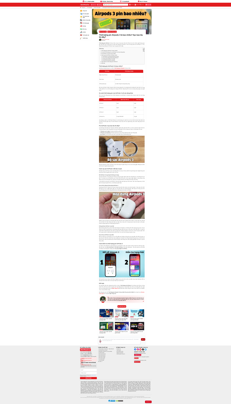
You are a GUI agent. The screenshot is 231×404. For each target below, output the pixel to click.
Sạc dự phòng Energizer (120, 385)
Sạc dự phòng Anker (113, 386)
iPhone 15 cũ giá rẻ (88, 392)
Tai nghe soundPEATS (122, 384)
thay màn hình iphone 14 (111, 387)
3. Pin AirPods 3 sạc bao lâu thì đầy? (108, 53)
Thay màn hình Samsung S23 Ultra (88, 387)
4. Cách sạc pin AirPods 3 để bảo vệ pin (109, 55)
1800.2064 (89, 352)
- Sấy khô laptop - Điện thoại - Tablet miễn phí (106, 348)
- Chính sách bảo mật (101, 355)
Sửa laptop (91, 391)
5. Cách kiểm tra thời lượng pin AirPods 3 (109, 61)
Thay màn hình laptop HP (96, 390)
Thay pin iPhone (84, 382)
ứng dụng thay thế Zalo (132, 391)
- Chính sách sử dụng (101, 356)
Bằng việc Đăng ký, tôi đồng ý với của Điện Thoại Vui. (88, 376)
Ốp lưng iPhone (120, 386)
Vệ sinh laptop (84, 384)
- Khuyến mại (118, 348)
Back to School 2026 (135, 389)
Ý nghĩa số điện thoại (135, 384)
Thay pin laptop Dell (91, 381)
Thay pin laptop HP (84, 381)
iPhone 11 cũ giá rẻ (99, 384)
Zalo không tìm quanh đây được (137, 387)
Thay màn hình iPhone (99, 381)
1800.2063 (90, 353)
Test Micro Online (145, 381)
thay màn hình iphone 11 (120, 387)
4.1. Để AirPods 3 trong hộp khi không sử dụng (110, 56)
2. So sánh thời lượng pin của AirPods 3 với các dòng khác (113, 52)
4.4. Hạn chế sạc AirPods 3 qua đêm (108, 60)
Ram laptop (95, 391)
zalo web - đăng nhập (146, 390)
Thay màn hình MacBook (92, 389)
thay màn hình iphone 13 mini (115, 389)
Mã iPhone (141, 383)
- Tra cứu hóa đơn (101, 360)
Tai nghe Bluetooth (115, 384)
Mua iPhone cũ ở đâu (143, 384)
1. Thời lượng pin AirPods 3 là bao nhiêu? (109, 50)
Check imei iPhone (140, 388)
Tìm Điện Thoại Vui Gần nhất (86, 358)
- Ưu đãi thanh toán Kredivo (102, 350)
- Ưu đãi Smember (101, 352)
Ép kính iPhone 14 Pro (117, 382)
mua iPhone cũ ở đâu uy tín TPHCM (136, 390)
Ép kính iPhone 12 (117, 383)
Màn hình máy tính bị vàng (137, 386)
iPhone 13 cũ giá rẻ (91, 385)
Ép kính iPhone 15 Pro (117, 381)
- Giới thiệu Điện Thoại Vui (120, 353)
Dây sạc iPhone (107, 385)
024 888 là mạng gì (137, 382)
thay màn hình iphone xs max (115, 390)
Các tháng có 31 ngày (134, 383)
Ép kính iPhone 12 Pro (110, 383)
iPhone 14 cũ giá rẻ (99, 385)
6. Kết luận (103, 63)
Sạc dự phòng (112, 385)
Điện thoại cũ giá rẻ (94, 383)
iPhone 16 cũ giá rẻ (96, 392)
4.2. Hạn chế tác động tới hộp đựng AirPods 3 (109, 57)
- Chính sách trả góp (101, 357)
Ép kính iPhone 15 (110, 382)
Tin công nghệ (89, 7)
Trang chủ (83, 7)
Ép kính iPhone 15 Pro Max (108, 381)
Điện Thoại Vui (115, 288)
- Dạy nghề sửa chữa (119, 351)
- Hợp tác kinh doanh (119, 352)
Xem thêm (100, 361)
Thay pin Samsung (87, 383)
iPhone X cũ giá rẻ (91, 384)
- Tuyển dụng (118, 350)
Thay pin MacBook (88, 390)
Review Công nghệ (97, 7)
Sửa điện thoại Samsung (92, 382)
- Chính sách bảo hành (102, 353)
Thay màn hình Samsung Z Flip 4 (86, 386)
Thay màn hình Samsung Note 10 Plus (90, 388)
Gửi (144, 339)
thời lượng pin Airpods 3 (120, 68)
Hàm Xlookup (137, 385)
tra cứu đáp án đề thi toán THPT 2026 (134, 381)
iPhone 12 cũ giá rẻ (84, 385)
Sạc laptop (100, 391)
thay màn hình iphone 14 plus (117, 388)
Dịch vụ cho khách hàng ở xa (87, 360)
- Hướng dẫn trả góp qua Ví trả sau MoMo (105, 351)
